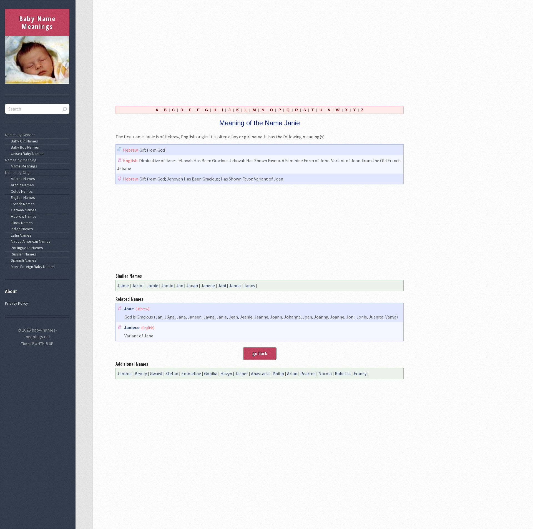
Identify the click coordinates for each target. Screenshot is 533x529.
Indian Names (21, 228)
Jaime (123, 285)
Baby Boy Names (24, 147)
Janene (208, 285)
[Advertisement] (259, 52)
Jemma (124, 373)
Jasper (241, 373)
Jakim (138, 285)
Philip (278, 373)
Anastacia (260, 373)
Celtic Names (21, 191)
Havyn (226, 373)
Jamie (152, 285)
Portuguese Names (26, 247)
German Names (22, 209)
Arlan (292, 373)
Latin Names (20, 235)
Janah (192, 285)
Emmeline (191, 373)
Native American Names (30, 241)
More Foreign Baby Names (32, 266)
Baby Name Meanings (37, 22)
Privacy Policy (16, 303)
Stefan (171, 373)
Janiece (132, 327)
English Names (22, 197)
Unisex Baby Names (26, 153)
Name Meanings (23, 166)
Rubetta (343, 373)
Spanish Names (22, 260)
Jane (129, 308)
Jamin (167, 285)
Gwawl (156, 373)
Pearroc (307, 373)
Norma (325, 373)
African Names (22, 178)
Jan (179, 285)
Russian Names (22, 254)
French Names (22, 203)
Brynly (141, 373)
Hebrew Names (23, 216)
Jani (222, 285)
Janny (249, 285)
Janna (235, 285)
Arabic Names (21, 184)
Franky (360, 373)
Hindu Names (21, 222)
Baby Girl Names (23, 141)
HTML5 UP (45, 343)
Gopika (210, 373)
